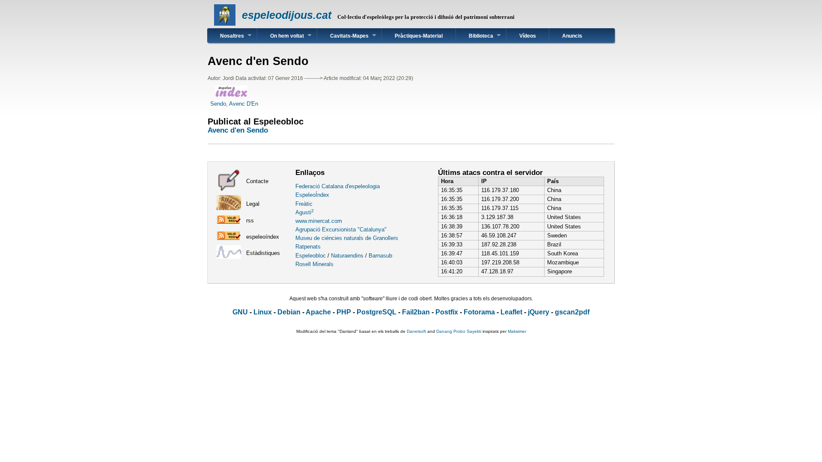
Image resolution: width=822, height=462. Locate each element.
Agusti (304, 212)
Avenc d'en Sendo (238, 130)
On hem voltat (287, 36)
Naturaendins (347, 255)
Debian (289, 312)
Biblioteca (481, 36)
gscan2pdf (572, 312)
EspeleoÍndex (312, 195)
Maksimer (517, 331)
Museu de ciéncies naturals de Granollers (346, 238)
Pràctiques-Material (419, 36)
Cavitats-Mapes (349, 36)
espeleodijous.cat (286, 15)
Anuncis (572, 36)
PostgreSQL (376, 312)
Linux (262, 312)
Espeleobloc (310, 255)
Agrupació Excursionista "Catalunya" (341, 229)
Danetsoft (416, 331)
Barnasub (380, 255)
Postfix (446, 312)
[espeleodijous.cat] (224, 24)
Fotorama (479, 312)
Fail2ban (416, 312)
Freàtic (304, 204)
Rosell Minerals (314, 264)
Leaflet (511, 312)
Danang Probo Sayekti (458, 331)
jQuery (538, 312)
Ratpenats (308, 246)
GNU (240, 312)
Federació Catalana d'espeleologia (337, 186)
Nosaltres (232, 36)
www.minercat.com (318, 221)
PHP (344, 312)
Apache (318, 312)
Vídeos (527, 36)
